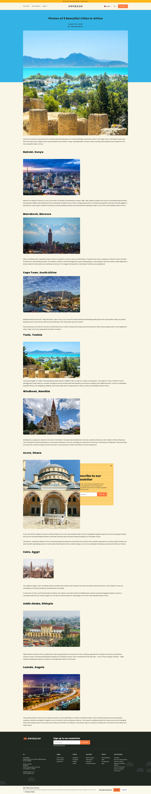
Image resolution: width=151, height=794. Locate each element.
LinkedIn (75, 761)
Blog (103, 763)
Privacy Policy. (30, 792)
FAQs (103, 759)
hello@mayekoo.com (29, 772)
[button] (108, 6)
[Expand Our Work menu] (29, 6)
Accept (117, 790)
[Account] (114, 6)
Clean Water (89, 759)
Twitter (74, 763)
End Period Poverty (90, 763)
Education (88, 761)
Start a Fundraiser (119, 769)
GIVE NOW (123, 6)
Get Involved (35, 6)
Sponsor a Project (118, 761)
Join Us (85, 742)
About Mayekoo (106, 757)
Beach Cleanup (90, 757)
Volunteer (116, 757)
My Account (117, 771)
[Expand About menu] (47, 6)
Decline (124, 790)
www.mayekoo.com (28, 773)
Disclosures (60, 761)
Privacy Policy (60, 759)
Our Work (26, 6)
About (44, 6)
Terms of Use (60, 757)
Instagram (75, 757)
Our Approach (105, 761)
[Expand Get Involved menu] (40, 6)
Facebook (75, 759)
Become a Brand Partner (120, 759)
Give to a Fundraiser (119, 767)
